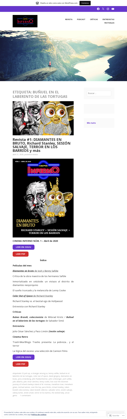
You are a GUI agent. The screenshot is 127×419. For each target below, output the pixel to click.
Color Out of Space (40, 376)
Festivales (109, 23)
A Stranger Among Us (39, 373)
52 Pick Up (26, 373)
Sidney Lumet (18, 393)
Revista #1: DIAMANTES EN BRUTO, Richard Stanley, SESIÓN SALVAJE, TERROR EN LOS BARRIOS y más (42, 145)
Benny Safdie (54, 373)
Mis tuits (91, 123)
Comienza (85, 3)
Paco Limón (46, 387)
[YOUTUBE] (112, 9)
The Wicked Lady (58, 393)
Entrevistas (108, 19)
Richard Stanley (58, 387)
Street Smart (29, 393)
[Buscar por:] (99, 93)
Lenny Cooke (44, 381)
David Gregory (54, 376)
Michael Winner (24, 387)
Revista (68, 19)
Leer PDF (20, 254)
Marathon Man (58, 384)
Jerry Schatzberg (24, 379)
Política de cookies (38, 415)
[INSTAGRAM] (107, 9)
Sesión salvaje (66, 390)
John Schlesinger (55, 379)
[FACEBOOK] (98, 9)
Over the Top (36, 387)
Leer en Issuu (23, 247)
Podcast (81, 19)
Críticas (94, 19)
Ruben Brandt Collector (39, 390)
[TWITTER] (103, 9)
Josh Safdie (67, 379)
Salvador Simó (54, 390)
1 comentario (25, 395)
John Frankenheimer (40, 379)
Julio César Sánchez (31, 381)
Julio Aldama (17, 381)
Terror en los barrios (43, 393)
